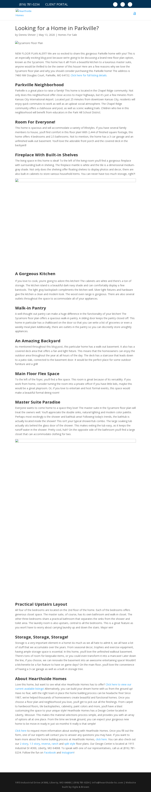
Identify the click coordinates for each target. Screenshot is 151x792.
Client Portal (56, 4)
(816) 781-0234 (29, 4)
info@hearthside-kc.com (107, 782)
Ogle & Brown (80, 787)
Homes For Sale (67, 35)
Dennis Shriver (27, 35)
